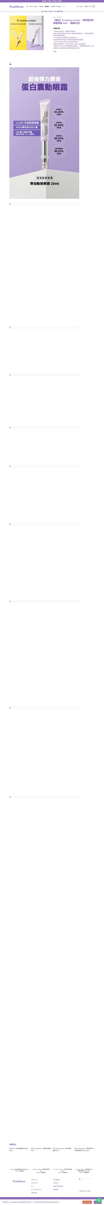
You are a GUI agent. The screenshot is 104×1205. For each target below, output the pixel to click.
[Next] (94, 1162)
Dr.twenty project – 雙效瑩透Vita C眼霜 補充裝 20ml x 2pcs (84, 1170)
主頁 (27, 6)
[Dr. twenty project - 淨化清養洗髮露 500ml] (63, 1157)
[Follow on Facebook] (17, 1185)
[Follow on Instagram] (19, 1185)
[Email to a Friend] (60, 54)
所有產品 (35, 6)
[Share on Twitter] (57, 54)
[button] (99, 1200)
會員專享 (59, 17)
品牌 (30, 6)
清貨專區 (53, 6)
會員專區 (47, 6)
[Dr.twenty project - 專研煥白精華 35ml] (41, 1157)
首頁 (54, 17)
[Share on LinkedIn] (66, 54)
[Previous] (9, 1162)
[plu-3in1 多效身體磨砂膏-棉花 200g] (19, 1157)
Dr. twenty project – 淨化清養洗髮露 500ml (63, 1170)
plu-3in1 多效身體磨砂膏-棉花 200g (19, 1169)
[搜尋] (63, 6)
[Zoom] (11, 48)
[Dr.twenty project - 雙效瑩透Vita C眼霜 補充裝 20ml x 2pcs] (84, 1157)
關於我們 (59, 6)
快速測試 (41, 6)
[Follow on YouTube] (21, 1185)
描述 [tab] (10, 64)
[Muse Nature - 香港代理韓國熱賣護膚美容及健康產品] (16, 6)
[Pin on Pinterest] (63, 54)
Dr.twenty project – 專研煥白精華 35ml (41, 1170)
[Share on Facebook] (54, 54)
